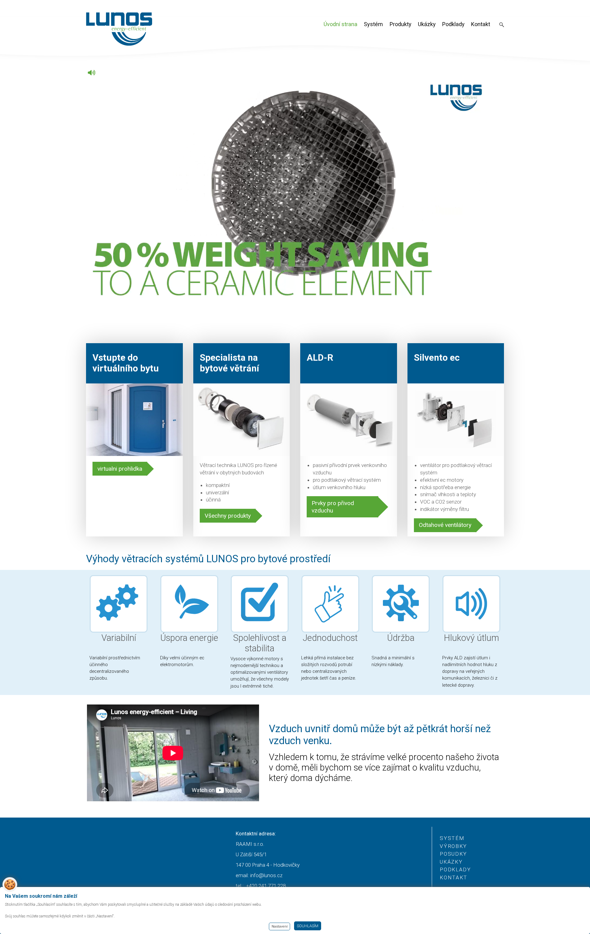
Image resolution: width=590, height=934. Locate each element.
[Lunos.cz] (119, 29)
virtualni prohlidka (119, 468)
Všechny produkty (228, 515)
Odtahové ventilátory (445, 524)
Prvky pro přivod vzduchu (333, 507)
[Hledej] (501, 25)
